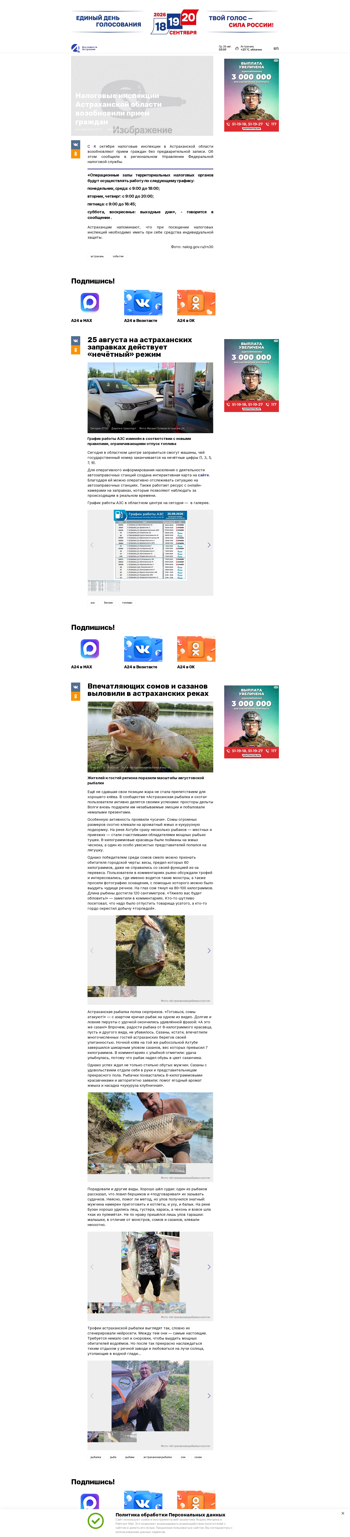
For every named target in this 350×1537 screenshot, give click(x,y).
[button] (209, 545)
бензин (108, 602)
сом (183, 1457)
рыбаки (129, 1457)
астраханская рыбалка (157, 1457)
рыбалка (96, 1457)
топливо (127, 602)
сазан (198, 1457)
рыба (113, 1457)
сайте (203, 475)
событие (118, 256)
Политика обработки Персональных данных (170, 1515)
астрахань (97, 256)
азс (93, 602)
